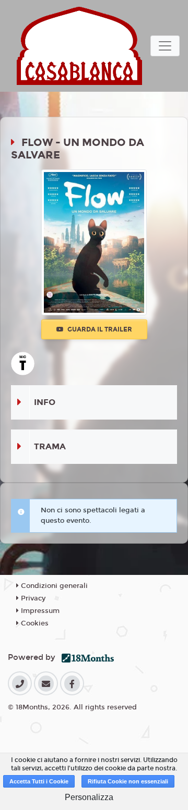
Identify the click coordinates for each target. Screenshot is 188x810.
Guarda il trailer (99, 329)
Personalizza (89, 797)
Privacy (32, 598)
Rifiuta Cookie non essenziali (128, 781)
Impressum (39, 611)
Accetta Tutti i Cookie (38, 781)
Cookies (34, 623)
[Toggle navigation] (165, 45)
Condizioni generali (53, 586)
